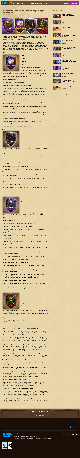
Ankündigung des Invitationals (13, 42)
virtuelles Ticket (18, 398)
